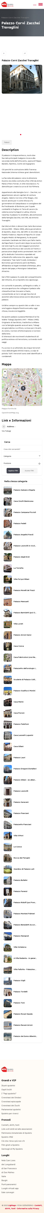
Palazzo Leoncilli (21, 791)
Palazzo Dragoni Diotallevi (25, 769)
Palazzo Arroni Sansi (22, 635)
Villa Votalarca (20, 947)
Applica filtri (13, 471)
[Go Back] (4, 53)
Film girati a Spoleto (10, 1145)
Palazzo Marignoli (21, 936)
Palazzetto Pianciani (22, 824)
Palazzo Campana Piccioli (25, 512)
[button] (17, 134)
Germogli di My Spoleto (12, 1149)
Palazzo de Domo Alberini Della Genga (25, 1036)
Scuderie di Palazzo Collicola (25, 679)
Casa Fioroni (19, 713)
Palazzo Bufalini (20, 880)
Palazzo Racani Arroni (23, 1025)
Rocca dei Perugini (22, 858)
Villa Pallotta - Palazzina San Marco (25, 969)
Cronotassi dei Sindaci (11, 1097)
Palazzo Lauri (19, 757)
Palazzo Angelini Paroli (23, 534)
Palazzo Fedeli (20, 523)
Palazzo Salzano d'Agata (24, 490)
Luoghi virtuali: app (10, 1188)
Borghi (4, 1180)
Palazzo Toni (19, 1003)
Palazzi (6, 142)
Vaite (3, 1176)
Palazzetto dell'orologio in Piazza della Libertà (25, 668)
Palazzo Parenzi (20, 891)
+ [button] (5, 371)
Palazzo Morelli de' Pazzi (24, 590)
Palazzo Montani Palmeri (24, 913)
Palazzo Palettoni (21, 724)
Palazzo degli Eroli (22, 557)
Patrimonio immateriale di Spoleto (16, 1133)
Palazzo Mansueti (21, 601)
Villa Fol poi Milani (21, 579)
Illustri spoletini (8, 1085)
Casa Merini (18, 702)
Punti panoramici (8, 1184)
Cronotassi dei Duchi (10, 1105)
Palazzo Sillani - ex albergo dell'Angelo (25, 780)
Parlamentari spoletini (11, 1109)
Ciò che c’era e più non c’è (13, 1141)
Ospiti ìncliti (6, 1089)
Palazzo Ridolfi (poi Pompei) (25, 902)
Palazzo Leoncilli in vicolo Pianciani (25, 546)
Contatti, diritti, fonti (10, 1125)
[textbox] (7, 456)
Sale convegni (7, 1192)
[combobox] (22, 456)
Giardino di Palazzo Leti (24, 869)
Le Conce (18, 847)
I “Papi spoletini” (8, 1093)
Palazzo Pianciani (21, 813)
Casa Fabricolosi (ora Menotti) (25, 657)
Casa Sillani (18, 746)
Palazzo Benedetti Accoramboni (25, 925)
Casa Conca (19, 646)
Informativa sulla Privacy (28, 1208)
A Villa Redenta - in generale (25, 958)
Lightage (12, 1205)
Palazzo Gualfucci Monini (24, 691)
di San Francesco (9, 1168)
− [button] (5, 375)
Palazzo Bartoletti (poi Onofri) (25, 612)
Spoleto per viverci (9, 1113)
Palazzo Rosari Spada (23, 1014)
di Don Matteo (7, 1172)
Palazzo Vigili (19, 980)
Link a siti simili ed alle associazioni (16, 1129)
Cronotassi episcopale (11, 1101)
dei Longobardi (8, 1164)
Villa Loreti (18, 624)
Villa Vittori (18, 835)
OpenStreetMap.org (10, 413)
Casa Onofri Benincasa (23, 501)
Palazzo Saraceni (21, 802)
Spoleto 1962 (7, 1137)
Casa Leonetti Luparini (23, 735)
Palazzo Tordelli (20, 992)
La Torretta (18, 568)
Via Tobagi (6, 431)
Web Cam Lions (8, 1160)
